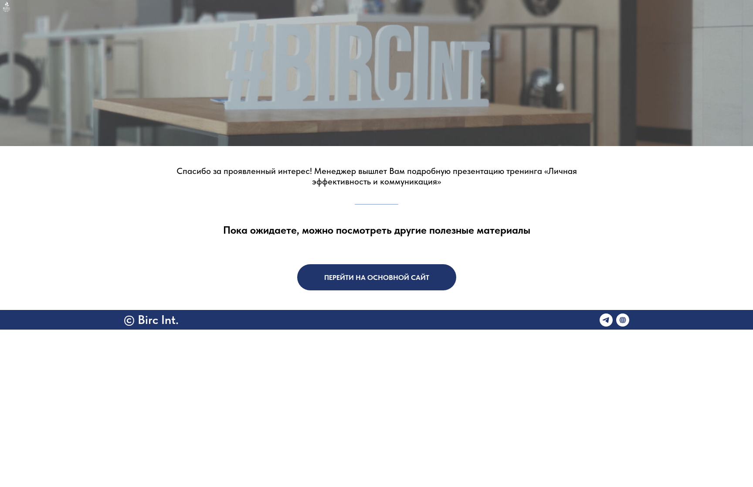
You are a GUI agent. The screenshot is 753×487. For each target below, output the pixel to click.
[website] (622, 320)
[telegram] (606, 320)
